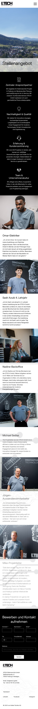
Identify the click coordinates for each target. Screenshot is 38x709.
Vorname (5, 626)
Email (28, 626)
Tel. (3, 636)
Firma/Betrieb (18, 636)
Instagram (32, 696)
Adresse (28, 636)
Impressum (6, 691)
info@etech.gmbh (12, 680)
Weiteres (4, 646)
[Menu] (35, 4)
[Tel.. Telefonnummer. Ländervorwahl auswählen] (5, 640)
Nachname (17, 626)
